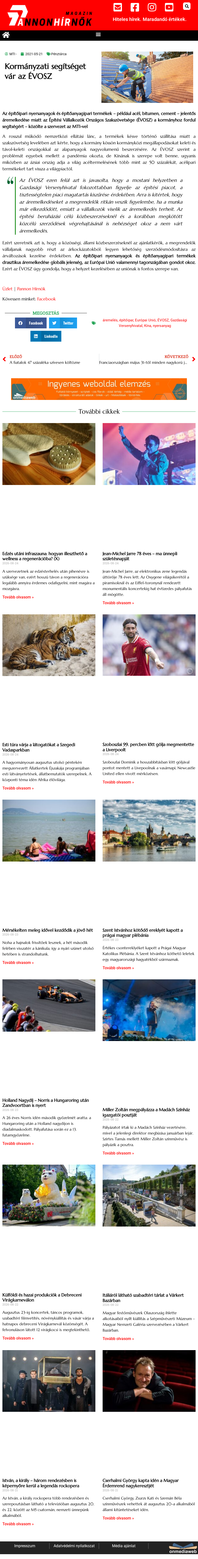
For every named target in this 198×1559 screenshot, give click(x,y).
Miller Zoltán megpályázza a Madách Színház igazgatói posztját (146, 1112)
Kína (147, 326)
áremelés (110, 320)
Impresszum (24, 1546)
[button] (187, 6)
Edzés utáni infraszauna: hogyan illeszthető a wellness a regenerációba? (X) (44, 556)
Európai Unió (145, 320)
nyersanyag (162, 326)
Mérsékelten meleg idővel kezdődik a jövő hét (47, 930)
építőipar (126, 320)
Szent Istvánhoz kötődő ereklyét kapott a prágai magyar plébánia (143, 932)
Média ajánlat (123, 1546)
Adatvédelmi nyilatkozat (74, 1546)
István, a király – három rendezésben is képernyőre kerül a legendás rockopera (40, 1483)
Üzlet (7, 289)
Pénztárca (59, 54)
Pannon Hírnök (31, 289)
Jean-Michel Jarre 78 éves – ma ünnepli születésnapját (140, 556)
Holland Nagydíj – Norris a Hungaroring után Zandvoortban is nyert (45, 1102)
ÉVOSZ (163, 320)
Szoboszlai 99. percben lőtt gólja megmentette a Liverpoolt (148, 747)
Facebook (46, 299)
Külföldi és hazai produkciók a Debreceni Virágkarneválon (42, 1297)
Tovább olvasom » (18, 597)
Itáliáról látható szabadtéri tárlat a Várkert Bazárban (143, 1297)
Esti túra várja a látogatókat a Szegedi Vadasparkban (38, 747)
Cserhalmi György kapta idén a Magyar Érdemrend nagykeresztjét (141, 1483)
